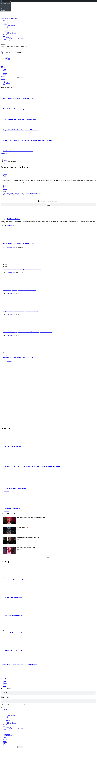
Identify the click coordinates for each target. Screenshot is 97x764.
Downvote (73, 204)
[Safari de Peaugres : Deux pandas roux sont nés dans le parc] (49, 114)
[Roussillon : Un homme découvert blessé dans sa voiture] (49, 145)
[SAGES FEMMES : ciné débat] (49, 437)
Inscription (5, 57)
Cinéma (4, 39)
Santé (7, 27)
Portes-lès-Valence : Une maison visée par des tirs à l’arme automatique (22, 109)
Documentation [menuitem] (4, 5)
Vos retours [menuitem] (3, 10)
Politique (8, 30)
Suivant (6, 153)
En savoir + (6, 449)
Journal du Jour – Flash (11, 25)
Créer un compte (9, 32)
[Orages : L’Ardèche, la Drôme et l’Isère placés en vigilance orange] (49, 124)
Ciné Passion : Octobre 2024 (12, 508)
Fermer (2, 710)
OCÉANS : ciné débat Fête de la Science (15, 488)
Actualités (5, 20)
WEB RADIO (6, 23)
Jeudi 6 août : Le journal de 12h (13, 615)
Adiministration (6, 58)
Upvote (23, 204)
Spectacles (5, 34)
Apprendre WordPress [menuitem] (5, 6)
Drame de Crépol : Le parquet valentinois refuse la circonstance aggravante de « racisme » (27, 140)
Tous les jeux (8, 37)
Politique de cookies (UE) (8, 735)
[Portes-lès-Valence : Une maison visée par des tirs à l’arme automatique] (49, 103)
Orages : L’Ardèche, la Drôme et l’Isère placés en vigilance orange (20, 130)
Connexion (5, 56)
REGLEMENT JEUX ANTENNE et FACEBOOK (17, 38)
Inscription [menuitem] (10, 1)
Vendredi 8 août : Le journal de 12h (14, 597)
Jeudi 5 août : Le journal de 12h (13, 633)
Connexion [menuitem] (5, 1)
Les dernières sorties (10, 40)
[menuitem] (1, 1)
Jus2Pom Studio (25, 704)
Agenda (4, 31)
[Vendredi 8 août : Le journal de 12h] (49, 589)
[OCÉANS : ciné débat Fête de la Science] (49, 477)
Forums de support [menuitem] (5, 8)
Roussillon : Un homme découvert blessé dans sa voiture (18, 151)
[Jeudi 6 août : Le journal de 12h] (49, 606)
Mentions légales (6, 734)
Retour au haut (4, 709)
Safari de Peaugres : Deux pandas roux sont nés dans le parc (19, 119)
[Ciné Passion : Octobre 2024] (49, 500)
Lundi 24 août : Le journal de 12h (13, 579)
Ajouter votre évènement (11, 33)
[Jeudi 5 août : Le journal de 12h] (49, 624)
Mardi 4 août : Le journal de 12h (13, 650)
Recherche (20, 52)
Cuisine (7, 28)
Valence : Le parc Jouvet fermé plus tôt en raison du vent (18, 98)
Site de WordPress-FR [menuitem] (5, 3)
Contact (4, 42)
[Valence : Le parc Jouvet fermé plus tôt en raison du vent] (49, 93)
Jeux (7, 26)
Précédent (3, 153)
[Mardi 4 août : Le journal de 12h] (49, 642)
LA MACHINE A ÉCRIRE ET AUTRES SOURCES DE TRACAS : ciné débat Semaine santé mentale (32, 466)
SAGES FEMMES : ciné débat (12, 446)
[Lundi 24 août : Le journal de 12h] (49, 571)
